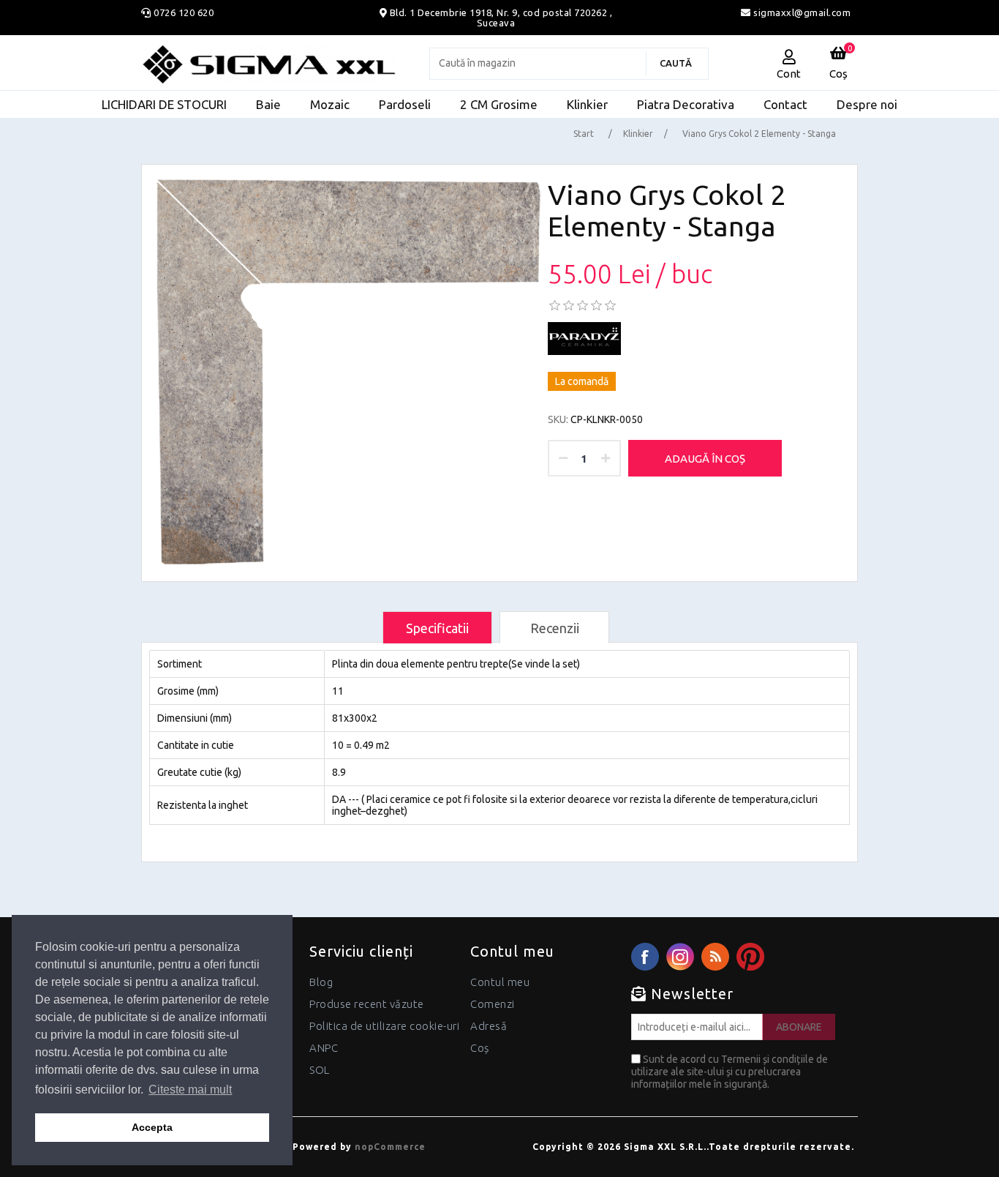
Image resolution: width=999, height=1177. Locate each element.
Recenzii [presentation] (554, 628)
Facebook (645, 957)
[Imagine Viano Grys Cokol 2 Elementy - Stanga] (349, 371)
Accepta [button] (152, 1127)
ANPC (323, 1048)
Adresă (488, 1026)
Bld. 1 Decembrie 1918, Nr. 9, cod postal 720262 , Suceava (501, 17)
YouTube (750, 957)
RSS (715, 957)
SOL (319, 1070)
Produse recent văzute (366, 1004)
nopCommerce (390, 1146)
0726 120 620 (184, 12)
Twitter (680, 957)
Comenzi (492, 1004)
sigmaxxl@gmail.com (801, 12)
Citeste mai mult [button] (190, 1089)
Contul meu (499, 982)
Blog (321, 982)
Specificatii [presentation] (437, 628)
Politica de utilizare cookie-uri (384, 1026)
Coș (479, 1048)
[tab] (437, 627)
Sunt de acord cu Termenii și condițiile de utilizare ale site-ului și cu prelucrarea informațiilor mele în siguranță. (729, 1071)
